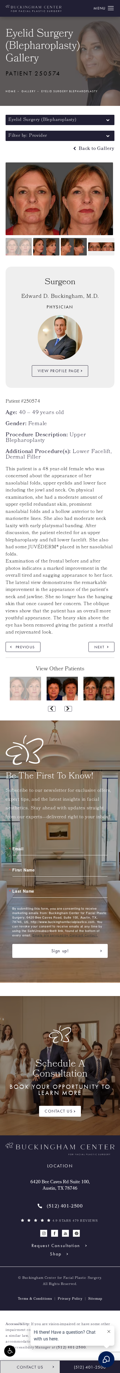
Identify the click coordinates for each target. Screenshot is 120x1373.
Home (11, 91)
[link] (60, 1206)
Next (99, 646)
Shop (56, 1254)
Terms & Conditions (35, 1299)
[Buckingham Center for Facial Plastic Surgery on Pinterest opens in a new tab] (76, 1233)
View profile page (59, 371)
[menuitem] (43, 1233)
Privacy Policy (70, 1299)
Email (18, 849)
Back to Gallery (95, 149)
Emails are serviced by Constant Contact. (65, 935)
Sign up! (60, 951)
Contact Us (59, 1111)
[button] (9, 1351)
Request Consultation (56, 1245)
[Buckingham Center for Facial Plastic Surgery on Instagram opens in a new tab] (43, 1233)
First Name (23, 870)
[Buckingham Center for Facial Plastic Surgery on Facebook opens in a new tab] (54, 1233)
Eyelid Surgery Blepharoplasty (69, 91)
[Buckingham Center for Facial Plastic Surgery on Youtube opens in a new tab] (65, 1233)
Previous (25, 646)
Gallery (28, 91)
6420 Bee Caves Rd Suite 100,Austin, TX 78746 (60, 1185)
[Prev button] (52, 709)
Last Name (23, 891)
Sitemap (95, 1299)
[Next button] (68, 709)
